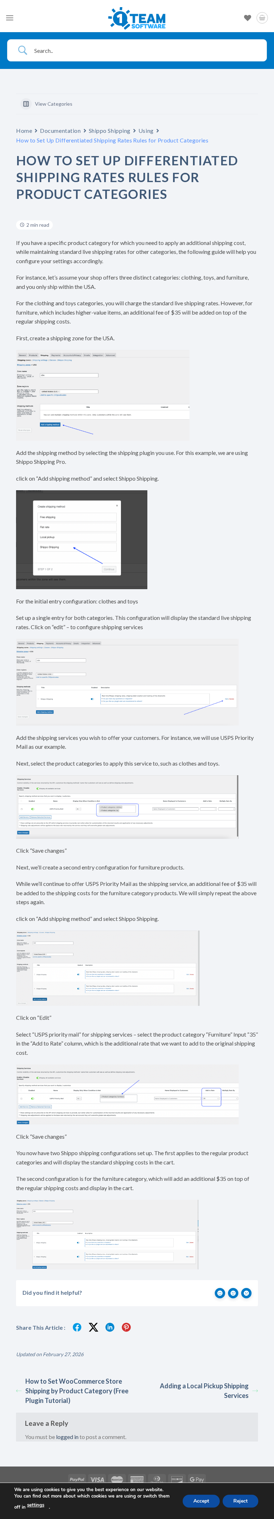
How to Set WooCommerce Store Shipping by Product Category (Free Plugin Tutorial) (76, 1390)
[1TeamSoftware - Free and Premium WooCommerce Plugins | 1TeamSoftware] (137, 18)
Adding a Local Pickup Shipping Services (204, 1390)
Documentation (60, 130)
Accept (201, 1500)
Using (146, 130)
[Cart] (262, 18)
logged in (67, 1436)
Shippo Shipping (110, 130)
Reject (240, 1500)
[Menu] (9, 17)
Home (24, 130)
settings (35, 1505)
